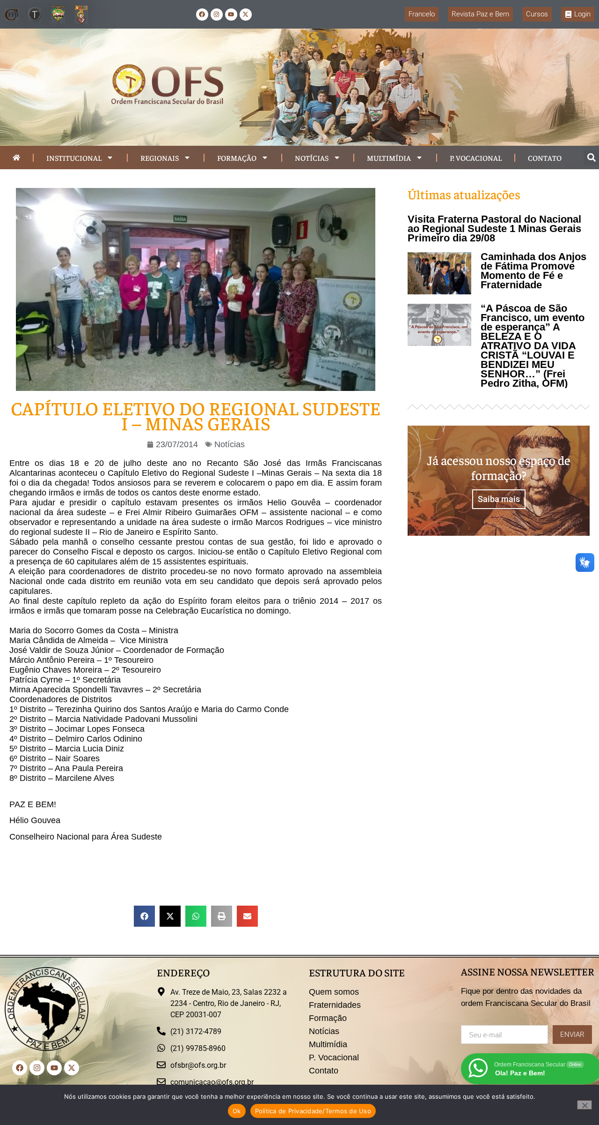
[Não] (584, 1105)
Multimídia (389, 157)
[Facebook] (202, 14)
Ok (237, 1111)
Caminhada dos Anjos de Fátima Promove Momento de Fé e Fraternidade (533, 271)
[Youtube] (231, 14)
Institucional (74, 157)
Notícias (312, 157)
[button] (591, 157)
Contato (545, 157)
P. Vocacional (476, 157)
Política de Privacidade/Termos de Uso (313, 1111)
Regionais (159, 157)
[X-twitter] (246, 14)
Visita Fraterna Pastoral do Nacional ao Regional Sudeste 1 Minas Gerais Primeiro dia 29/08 (494, 228)
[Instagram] (217, 14)
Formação (236, 157)
